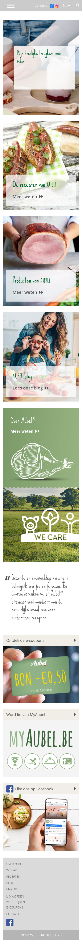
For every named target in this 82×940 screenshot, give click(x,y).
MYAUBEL (12, 889)
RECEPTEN (13, 876)
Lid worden (15, 896)
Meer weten (25, 196)
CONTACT (12, 914)
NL (65, 5)
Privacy (27, 934)
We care (12, 870)
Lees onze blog (28, 388)
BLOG (10, 883)
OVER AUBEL (14, 864)
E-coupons (14, 907)
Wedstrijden (15, 902)
